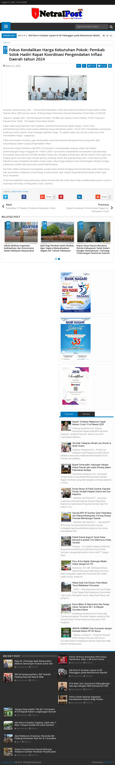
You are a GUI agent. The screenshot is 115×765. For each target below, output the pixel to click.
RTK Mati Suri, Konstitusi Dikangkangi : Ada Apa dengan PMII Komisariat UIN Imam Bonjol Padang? (90, 686)
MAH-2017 (108, 762)
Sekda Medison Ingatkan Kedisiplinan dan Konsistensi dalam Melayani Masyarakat (19, 248)
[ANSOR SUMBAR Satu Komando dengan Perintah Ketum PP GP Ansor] (66, 632)
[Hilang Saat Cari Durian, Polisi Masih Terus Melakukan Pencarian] (66, 587)
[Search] (111, 26)
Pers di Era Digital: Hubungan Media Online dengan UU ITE (89, 562)
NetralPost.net (8, 762)
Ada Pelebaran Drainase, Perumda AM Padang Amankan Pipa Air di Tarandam (35, 737)
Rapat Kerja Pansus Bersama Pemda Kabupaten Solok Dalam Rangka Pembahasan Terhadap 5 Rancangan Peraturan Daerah (93, 249)
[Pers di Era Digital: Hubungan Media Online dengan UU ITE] (66, 565)
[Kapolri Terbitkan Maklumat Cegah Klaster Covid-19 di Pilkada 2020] (66, 426)
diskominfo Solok (19, 191)
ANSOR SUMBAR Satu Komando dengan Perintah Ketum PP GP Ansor (92, 629)
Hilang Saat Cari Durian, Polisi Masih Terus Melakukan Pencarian (89, 584)
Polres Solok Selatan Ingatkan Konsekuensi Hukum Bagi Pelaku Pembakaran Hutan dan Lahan (86, 699)
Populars (69, 414)
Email (103, 66)
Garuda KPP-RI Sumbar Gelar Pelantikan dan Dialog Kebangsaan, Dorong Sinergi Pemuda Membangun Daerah (91, 516)
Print (92, 66)
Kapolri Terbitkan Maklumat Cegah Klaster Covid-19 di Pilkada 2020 (89, 423)
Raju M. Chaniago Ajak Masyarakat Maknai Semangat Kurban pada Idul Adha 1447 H (34, 664)
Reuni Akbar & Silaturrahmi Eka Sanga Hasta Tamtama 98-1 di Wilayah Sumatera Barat (90, 607)
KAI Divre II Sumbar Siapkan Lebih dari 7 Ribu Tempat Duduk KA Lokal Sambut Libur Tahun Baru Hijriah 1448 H (35, 725)
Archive (86, 414)
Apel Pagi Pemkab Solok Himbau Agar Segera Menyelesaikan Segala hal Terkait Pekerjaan (57, 248)
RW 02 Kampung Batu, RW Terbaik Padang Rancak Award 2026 (33, 675)
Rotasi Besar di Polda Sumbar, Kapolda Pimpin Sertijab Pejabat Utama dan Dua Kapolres (91, 491)
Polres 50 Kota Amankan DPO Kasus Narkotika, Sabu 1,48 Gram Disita (87, 658)
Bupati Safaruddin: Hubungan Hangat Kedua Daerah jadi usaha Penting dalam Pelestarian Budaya (91, 467)
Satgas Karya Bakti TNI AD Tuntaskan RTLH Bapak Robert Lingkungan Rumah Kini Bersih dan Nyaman (35, 712)
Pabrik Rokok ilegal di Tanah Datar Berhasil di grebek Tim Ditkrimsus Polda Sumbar (91, 540)
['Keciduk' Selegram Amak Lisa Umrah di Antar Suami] (66, 447)
